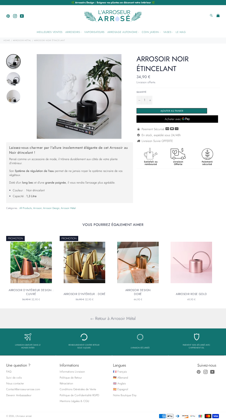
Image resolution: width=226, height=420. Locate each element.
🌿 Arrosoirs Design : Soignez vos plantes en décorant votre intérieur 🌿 (113, 2)
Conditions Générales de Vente (78, 389)
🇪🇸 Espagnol (120, 389)
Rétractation (66, 383)
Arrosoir (37, 208)
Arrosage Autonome (122, 32)
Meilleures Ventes (50, 32)
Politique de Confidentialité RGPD (79, 395)
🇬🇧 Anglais (119, 383)
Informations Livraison (72, 372)
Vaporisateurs (94, 32)
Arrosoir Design (51, 208)
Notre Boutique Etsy (124, 395)
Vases (167, 32)
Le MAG (181, 32)
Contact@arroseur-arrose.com (23, 389)
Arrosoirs (72, 32)
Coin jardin (150, 32)
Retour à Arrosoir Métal (115, 318)
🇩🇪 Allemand (120, 378)
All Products (25, 208)
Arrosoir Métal (68, 208)
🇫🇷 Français (120, 372)
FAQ (8, 372)
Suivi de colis (14, 378)
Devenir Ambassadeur (18, 395)
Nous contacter (15, 383)
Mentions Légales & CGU (74, 401)
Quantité (141, 92)
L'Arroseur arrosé (24, 416)
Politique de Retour (71, 378)
